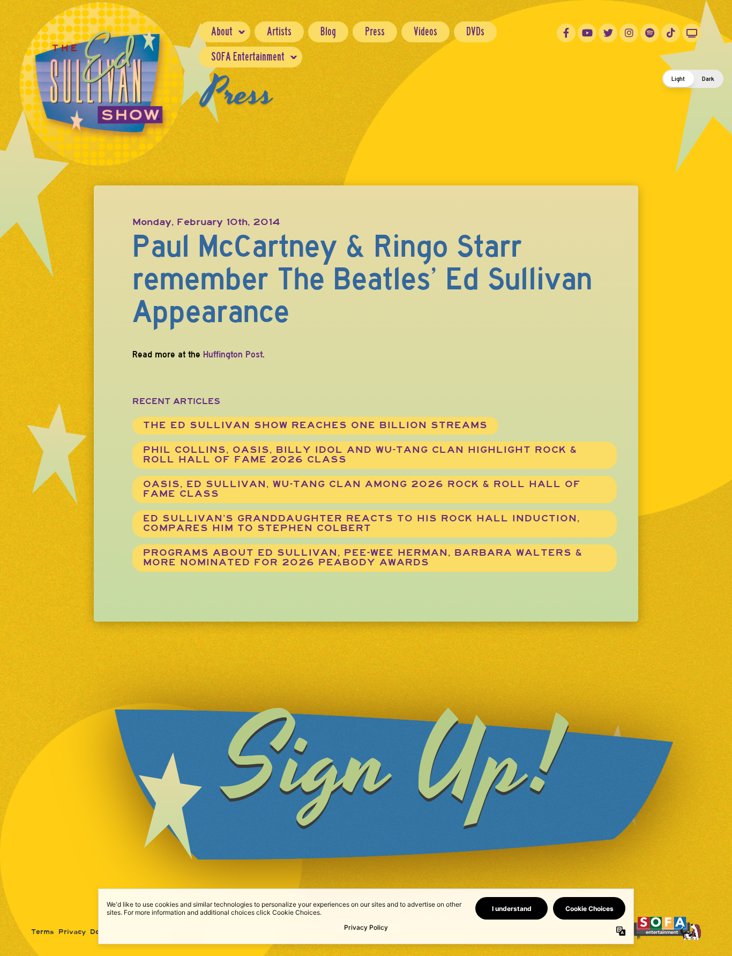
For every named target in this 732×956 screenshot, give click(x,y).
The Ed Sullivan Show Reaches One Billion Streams (315, 425)
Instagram (628, 33)
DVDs (475, 31)
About (222, 31)
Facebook (566, 33)
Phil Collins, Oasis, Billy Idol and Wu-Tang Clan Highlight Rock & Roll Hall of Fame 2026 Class (360, 454)
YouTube (587, 33)
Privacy (72, 932)
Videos (425, 31)
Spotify (649, 33)
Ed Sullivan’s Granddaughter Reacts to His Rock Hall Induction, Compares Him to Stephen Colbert (361, 523)
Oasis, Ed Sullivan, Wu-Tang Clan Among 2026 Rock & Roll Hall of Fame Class (362, 489)
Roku (691, 33)
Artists (279, 31)
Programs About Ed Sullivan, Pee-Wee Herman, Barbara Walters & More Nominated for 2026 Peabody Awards (362, 557)
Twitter (608, 33)
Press (375, 31)
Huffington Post (233, 354)
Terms (42, 932)
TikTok (670, 33)
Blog (328, 31)
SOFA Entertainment (248, 56)
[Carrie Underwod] (667, 927)
